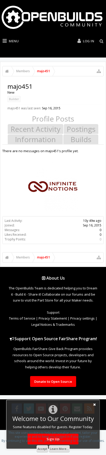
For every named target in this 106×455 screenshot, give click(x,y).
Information (35, 139)
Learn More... (59, 449)
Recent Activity (35, 129)
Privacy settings (82, 318)
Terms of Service (22, 318)
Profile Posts (53, 119)
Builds (80, 139)
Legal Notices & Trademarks (53, 324)
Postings (81, 129)
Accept (42, 449)
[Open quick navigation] (98, 71)
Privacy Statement (53, 318)
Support (53, 312)
